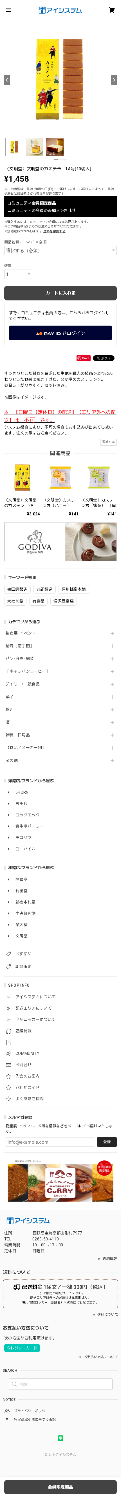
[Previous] (7, 80)
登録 (107, 1142)
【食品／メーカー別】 (26, 747)
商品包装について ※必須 (25, 242)
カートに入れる (60, 293)
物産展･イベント (21, 633)
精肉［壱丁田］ (20, 646)
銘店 (10, 709)
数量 (8, 266)
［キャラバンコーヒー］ (28, 671)
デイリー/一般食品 (23, 684)
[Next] (114, 80)
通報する (108, 442)
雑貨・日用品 (18, 735)
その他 (12, 760)
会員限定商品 (60, 1487)
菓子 (10, 696)
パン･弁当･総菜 (20, 658)
